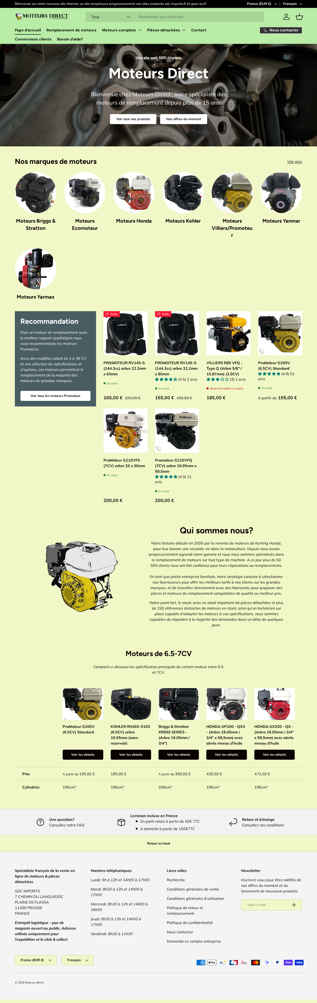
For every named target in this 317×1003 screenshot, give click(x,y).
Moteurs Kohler (183, 221)
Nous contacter (180, 932)
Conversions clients (33, 39)
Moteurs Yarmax (36, 297)
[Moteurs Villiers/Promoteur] (232, 192)
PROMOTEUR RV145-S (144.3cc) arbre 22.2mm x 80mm (176, 368)
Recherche (176, 880)
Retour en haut (158, 843)
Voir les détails (82, 754)
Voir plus (294, 161)
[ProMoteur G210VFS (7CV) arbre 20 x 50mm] (126, 431)
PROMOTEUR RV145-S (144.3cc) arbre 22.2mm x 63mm (125, 368)
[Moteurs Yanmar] (281, 192)
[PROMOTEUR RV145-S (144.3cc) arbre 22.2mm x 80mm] (177, 333)
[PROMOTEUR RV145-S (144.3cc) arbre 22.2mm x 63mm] (126, 333)
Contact (198, 30)
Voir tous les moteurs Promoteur (55, 396)
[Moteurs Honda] (134, 192)
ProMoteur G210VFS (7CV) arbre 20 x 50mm (124, 463)
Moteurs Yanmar (281, 221)
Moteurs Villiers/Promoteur (232, 228)
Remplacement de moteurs (71, 30)
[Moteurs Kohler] (183, 192)
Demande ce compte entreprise (194, 941)
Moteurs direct (34, 982)
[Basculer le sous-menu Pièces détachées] (184, 30)
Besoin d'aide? (70, 39)
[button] (299, 17)
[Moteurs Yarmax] (35, 269)
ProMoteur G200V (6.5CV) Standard (274, 365)
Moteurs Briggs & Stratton (35, 224)
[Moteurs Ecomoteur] (85, 192)
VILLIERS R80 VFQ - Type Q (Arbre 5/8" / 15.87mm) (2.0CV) (225, 368)
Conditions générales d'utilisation (195, 898)
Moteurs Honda (134, 221)
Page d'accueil (28, 30)
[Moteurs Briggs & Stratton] (35, 192)
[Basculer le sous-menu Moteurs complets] (139, 30)
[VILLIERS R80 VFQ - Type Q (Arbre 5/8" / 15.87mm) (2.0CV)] (229, 333)
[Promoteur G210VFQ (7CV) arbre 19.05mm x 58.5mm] (177, 431)
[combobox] (175, 17)
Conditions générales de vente (193, 889)
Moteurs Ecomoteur (85, 224)
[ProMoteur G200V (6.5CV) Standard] (280, 333)
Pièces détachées (163, 30)
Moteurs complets (119, 30)
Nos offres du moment (183, 119)
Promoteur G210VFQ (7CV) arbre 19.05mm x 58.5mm (176, 466)
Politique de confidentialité (190, 922)
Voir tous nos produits (133, 119)
